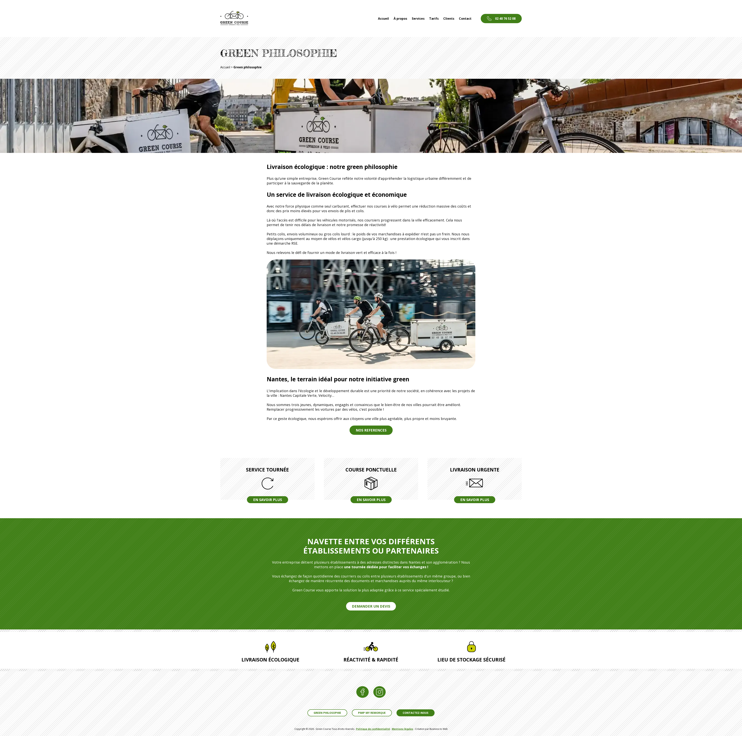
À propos (400, 18)
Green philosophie (327, 713)
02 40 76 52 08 (505, 18)
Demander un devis (371, 606)
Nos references (371, 430)
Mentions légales (402, 729)
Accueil (383, 18)
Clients (448, 18)
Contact (465, 18)
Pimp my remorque (372, 713)
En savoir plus (267, 499)
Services (418, 18)
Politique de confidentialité (373, 729)
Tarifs (434, 18)
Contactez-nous (415, 713)
